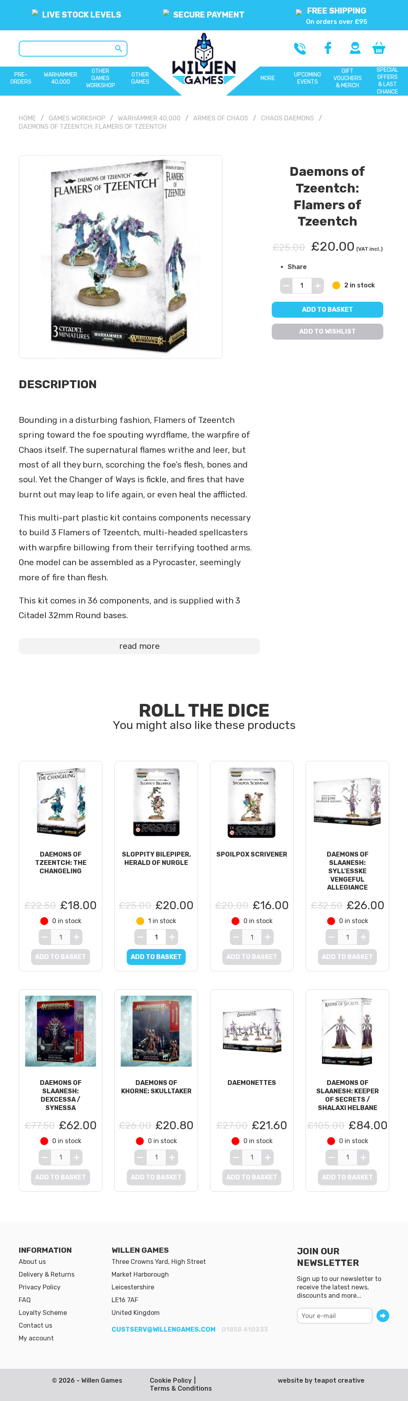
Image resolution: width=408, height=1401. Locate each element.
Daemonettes (252, 1083)
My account (36, 1338)
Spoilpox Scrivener (251, 854)
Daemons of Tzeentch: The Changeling (60, 863)
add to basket (156, 957)
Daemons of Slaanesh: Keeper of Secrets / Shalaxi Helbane (347, 1095)
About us (32, 1261)
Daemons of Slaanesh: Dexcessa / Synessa (61, 1095)
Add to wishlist (327, 331)
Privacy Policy (40, 1287)
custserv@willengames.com (164, 1329)
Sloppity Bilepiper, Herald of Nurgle (156, 859)
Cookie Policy (171, 1380)
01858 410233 (245, 1329)
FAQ (25, 1300)
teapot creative (339, 1380)
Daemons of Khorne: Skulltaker (156, 1087)
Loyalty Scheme (43, 1313)
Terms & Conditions (181, 1388)
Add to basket (327, 309)
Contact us (35, 1325)
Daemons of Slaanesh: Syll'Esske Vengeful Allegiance (348, 871)
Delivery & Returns (47, 1274)
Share (297, 266)
